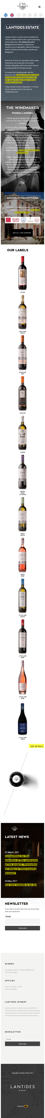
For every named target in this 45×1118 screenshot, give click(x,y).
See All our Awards (22, 233)
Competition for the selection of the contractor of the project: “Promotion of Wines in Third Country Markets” (21, 864)
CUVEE (22, 292)
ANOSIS (22, 452)
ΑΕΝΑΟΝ (23, 413)
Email (8, 916)
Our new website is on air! (21, 885)
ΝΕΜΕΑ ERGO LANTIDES (22, 493)
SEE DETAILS (36, 746)
